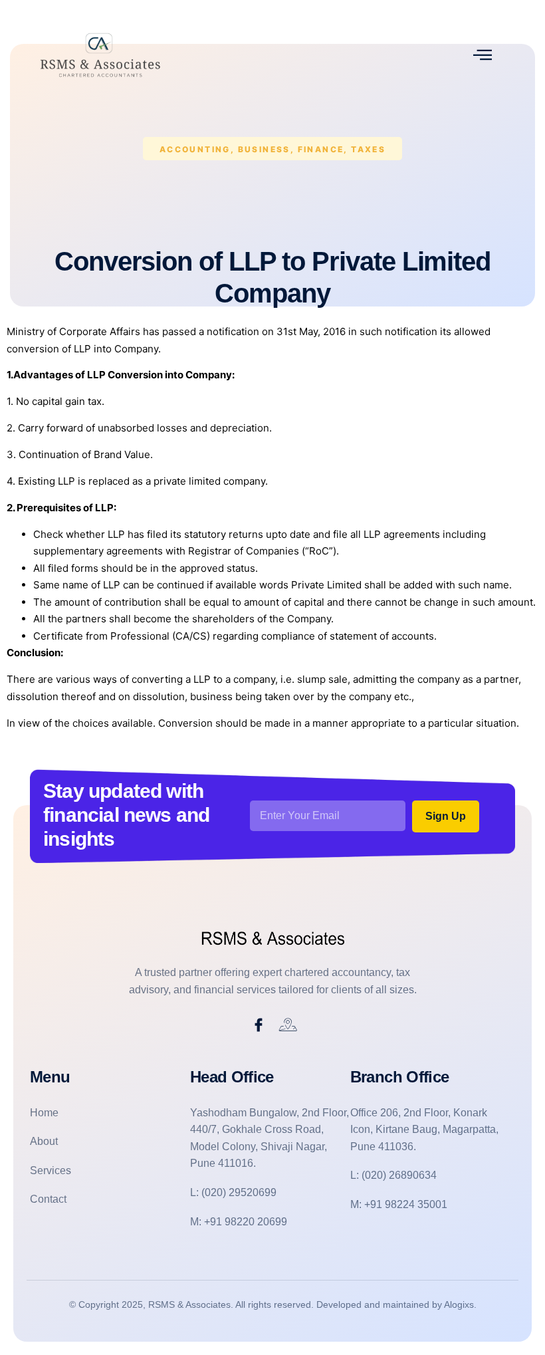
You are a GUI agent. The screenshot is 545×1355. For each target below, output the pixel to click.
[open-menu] (482, 55)
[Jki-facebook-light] (258, 1025)
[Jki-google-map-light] (288, 1025)
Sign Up (445, 816)
